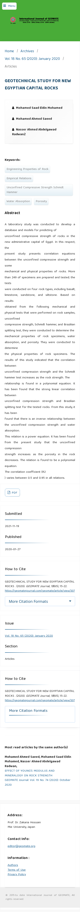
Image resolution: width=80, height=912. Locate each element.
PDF (14, 493)
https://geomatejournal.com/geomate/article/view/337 (40, 591)
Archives (27, 51)
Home (9, 51)
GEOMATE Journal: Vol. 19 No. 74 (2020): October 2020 (37, 782)
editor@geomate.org (21, 846)
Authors (13, 865)
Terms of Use (17, 870)
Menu (11, 6)
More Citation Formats (28, 601)
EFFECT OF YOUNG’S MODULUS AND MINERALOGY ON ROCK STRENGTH (30, 773)
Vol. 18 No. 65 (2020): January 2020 (32, 59)
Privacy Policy (17, 874)
